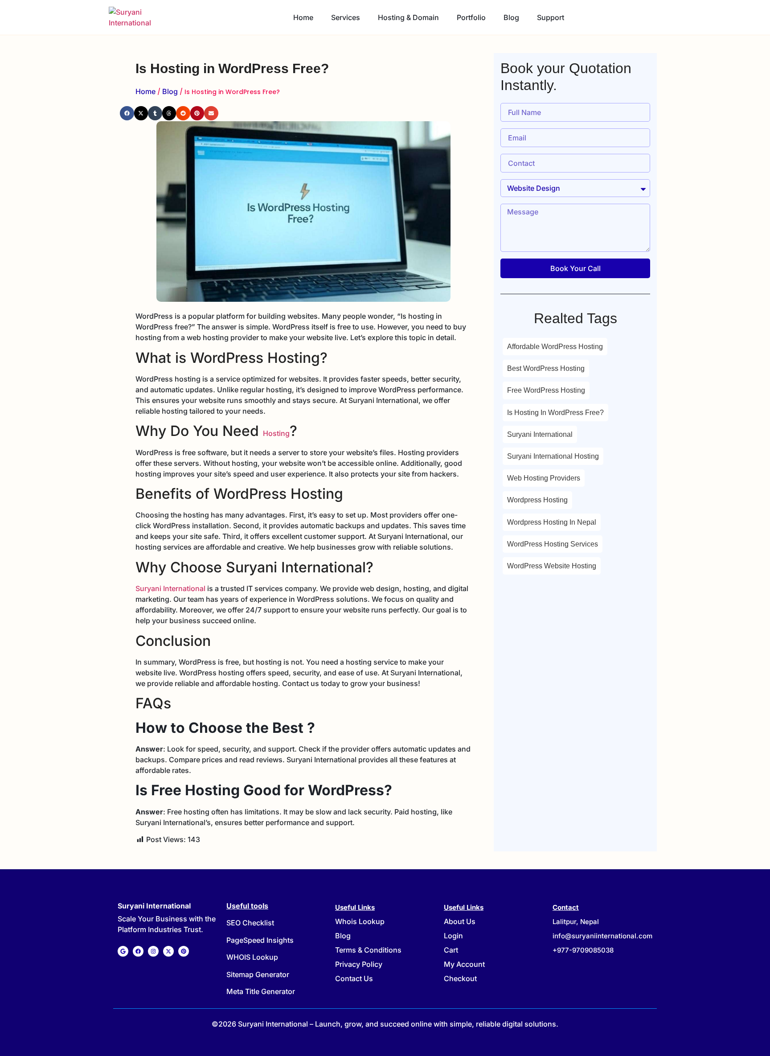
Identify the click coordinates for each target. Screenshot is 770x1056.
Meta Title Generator (260, 991)
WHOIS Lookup (252, 957)
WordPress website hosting (551, 566)
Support (550, 17)
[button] (127, 113)
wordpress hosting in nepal (551, 522)
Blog (511, 17)
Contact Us (354, 978)
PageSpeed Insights (260, 940)
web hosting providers (543, 478)
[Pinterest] (183, 951)
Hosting (276, 433)
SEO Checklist (250, 922)
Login (453, 935)
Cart (451, 949)
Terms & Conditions (368, 949)
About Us (459, 921)
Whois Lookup (360, 921)
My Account (464, 964)
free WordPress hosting (546, 390)
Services (345, 17)
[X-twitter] (168, 951)
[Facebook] (138, 951)
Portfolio (471, 17)
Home (303, 17)
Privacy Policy (358, 964)
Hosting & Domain (408, 17)
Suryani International (170, 588)
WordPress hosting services (552, 544)
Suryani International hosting (553, 456)
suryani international (540, 434)
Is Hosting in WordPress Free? (555, 412)
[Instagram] (153, 951)
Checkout (460, 978)
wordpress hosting (537, 500)
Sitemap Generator (257, 974)
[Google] (123, 951)
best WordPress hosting (546, 368)
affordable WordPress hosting (555, 346)
